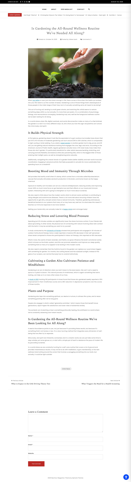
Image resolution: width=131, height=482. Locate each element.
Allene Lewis (73, 39)
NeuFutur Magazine (57, 478)
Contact (80, 9)
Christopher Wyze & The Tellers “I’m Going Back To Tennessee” (56, 15)
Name (30, 436)
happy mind (67, 209)
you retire (36, 100)
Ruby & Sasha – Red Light (90, 15)
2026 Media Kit (67, 9)
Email (30, 445)
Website (31, 453)
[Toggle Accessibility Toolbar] (126, 477)
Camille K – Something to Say (112, 15)
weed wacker (65, 143)
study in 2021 (33, 279)
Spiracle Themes (77, 478)
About (53, 9)
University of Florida (54, 231)
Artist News (66, 369)
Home (44, 9)
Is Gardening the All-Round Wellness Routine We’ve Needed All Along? (65, 30)
